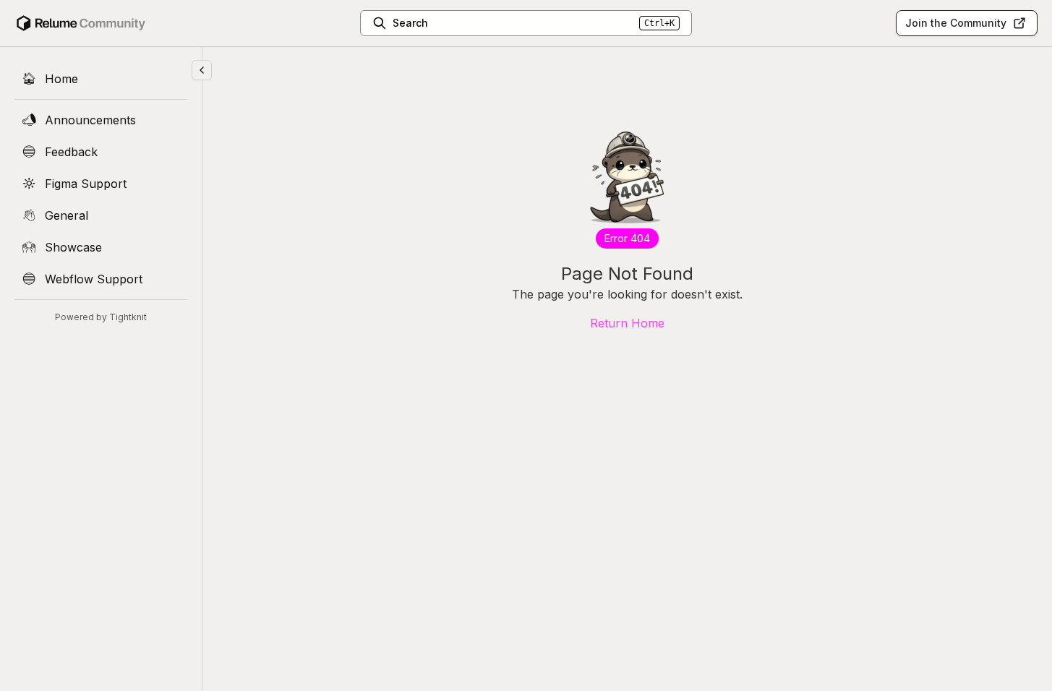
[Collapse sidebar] (202, 70)
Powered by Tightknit (101, 317)
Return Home (627, 323)
